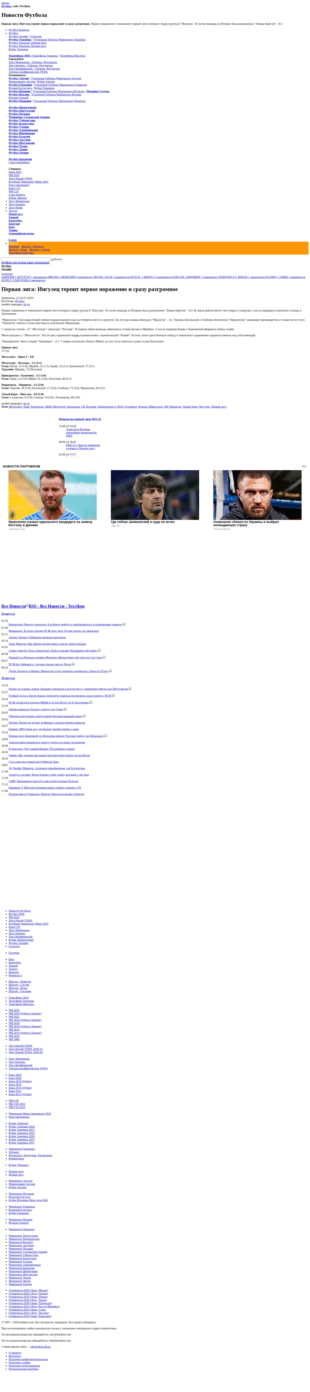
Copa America (17, 194)
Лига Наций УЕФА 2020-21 (26, 1049)
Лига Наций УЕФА (20, 178)
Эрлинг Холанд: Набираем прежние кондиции (37, 637)
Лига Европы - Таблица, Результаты (31, 65)
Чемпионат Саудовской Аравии (28, 1251)
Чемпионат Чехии (20, 1280)
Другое (13, 210)
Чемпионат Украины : (22, 1148)
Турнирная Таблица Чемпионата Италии (56, 94)
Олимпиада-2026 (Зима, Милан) (28, 1290)
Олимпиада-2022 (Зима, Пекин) (28, 1296)
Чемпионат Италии (20, 1219)
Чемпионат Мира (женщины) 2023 (30, 1113)
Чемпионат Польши (21, 1248)
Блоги (13, 239)
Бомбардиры (16, 1158)
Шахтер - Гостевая (20, 991)
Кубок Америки (18, 1123)
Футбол (6, 6)
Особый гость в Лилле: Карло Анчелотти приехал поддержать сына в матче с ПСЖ (60, 695)
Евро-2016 (15, 1084)
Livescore (36, 36)
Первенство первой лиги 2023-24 (80, 419)
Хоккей (13, 217)
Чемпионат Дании (20, 1277)
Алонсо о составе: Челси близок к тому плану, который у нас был (49, 774)
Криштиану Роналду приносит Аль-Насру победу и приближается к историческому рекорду (65, 624)
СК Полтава (88, 406)
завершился (24, 277)
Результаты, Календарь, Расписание (30, 1155)
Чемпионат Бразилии (22, 1268)
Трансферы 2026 (19, 997)
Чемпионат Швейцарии (23, 1271)
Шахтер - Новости (32, 246)
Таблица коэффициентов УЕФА (28, 71)
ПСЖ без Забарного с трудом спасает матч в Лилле (40, 664)
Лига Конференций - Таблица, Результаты (34, 68)
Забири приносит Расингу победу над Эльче (36, 709)
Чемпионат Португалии (23, 1235)
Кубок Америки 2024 (22, 1126)
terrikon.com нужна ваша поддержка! (25, 262)
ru (8, 2)
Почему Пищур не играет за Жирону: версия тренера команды (47, 722)
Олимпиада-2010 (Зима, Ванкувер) (30, 1316)
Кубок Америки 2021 (22, 1129)
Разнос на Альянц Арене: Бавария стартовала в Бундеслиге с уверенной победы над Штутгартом (68, 688)
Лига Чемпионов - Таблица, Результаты (33, 62)
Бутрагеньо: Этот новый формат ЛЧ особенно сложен (42, 748)
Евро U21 (14, 188)
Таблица (14, 1152)
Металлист (15, 406)
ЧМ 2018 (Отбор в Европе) (25, 1026)
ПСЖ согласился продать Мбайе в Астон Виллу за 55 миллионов (49, 702)
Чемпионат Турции (20, 1261)
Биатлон (14, 223)
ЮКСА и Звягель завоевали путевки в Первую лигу (83, 447)
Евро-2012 (15, 1091)
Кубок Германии (44, 88)
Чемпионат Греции (20, 1284)
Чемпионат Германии (22, 1206)
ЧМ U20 (14, 191)
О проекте (15, 1352)
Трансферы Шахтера (72, 55)
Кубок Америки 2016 (22, 1136)
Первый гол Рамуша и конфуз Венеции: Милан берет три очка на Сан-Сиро (55, 657)
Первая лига (218, 406)
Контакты (15, 1356)
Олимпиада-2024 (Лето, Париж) (28, 1293)
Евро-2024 (15, 172)
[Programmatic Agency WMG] (3, 1376)
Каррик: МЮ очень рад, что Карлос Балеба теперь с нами (44, 729)
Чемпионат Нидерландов (24, 1238)
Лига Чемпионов (19, 201)
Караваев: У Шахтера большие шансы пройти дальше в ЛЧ (45, 787)
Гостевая (14, 246)
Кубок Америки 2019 (22, 1133)
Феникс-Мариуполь (150, 406)
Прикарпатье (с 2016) (111, 406)
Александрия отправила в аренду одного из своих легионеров (47, 742)
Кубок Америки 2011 (21, 1142)
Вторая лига (16, 1174)
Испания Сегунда (19, 1196)
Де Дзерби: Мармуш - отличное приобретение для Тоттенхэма (47, 768)
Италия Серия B (19, 97)
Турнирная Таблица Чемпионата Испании (58, 91)
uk (2, 2)
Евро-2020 (15, 1078)
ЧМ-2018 (14, 1023)
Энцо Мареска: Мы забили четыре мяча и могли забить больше (47, 643)
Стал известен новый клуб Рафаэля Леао (33, 761)
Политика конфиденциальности (28, 1359)
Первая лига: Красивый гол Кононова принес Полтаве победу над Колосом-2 (56, 735)
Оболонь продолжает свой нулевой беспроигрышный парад (45, 716)
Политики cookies (19, 1362)
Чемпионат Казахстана (23, 1258)
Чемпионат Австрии (21, 1245)
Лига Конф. (16, 207)
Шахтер (13, 243)
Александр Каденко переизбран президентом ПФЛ (81, 432)
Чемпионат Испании (21, 1193)
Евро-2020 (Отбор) (20, 1081)
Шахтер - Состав (39, 249)
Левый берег (190, 406)
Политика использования (24, 1365)
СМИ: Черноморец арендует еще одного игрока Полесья (43, 781)
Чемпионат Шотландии (23, 1274)
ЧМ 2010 (14, 1036)
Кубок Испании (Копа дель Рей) (28, 1200)
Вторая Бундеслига (20, 88)
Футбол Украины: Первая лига (27, 42)
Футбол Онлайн (18, 36)
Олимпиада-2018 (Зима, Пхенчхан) (30, 1303)
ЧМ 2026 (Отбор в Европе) (25, 1013)
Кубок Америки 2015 (22, 1139)
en (5, 2)
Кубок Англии (46, 81)
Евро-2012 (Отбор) (20, 1094)
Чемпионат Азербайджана (25, 1264)
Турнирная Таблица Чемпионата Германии (60, 84)
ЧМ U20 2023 (17, 1103)
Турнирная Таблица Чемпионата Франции (59, 101)
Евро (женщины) (19, 185)
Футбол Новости (19, 29)
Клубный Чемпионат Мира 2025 (28, 181)
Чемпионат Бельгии (21, 1242)
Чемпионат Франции (21, 1229)
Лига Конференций (20, 936)
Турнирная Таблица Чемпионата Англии (56, 78)
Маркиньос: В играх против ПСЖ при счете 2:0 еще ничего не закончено (54, 630)
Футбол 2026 (16, 914)
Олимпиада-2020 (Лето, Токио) (28, 1300)
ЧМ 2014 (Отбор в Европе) (25, 1032)
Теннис (13, 230)
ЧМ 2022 (14, 1016)
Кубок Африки (18, 197)
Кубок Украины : (19, 1165)
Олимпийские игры (21, 233)
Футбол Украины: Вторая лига (27, 46)
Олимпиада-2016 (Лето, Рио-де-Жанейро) (34, 1306)
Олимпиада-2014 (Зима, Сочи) (27, 1309)
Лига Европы (17, 204)
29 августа (8, 613)
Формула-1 (16, 214)
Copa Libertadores (19, 162)
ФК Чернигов (172, 406)
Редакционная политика (23, 1368)
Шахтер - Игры (18, 249)
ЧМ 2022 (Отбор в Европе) (25, 1019)
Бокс (12, 227)
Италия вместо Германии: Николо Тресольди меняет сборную (46, 794)
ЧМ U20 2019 (17, 1107)
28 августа (8, 678)
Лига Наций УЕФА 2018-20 (26, 1052)
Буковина (131, 406)
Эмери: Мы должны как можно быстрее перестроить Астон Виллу (49, 755)
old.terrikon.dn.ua (40, 1346)
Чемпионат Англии (20, 1180)
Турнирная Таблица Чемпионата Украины (59, 39)
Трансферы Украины (45, 55)
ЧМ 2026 (14, 175)
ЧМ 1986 (14, 1039)
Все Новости (13, 606)
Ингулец (204, 406)
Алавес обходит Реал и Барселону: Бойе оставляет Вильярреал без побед (53, 650)
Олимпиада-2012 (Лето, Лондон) (29, 1312)
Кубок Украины (18, 49)
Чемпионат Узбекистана (23, 1255)
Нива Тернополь (34, 406)
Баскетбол (15, 220)
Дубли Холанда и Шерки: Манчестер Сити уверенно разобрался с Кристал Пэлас (58, 671)
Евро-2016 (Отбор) (20, 1087)
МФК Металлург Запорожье (62, 406)
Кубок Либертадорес (21, 939)
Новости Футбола (19, 910)
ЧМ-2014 (14, 1029)
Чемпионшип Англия (22, 81)
